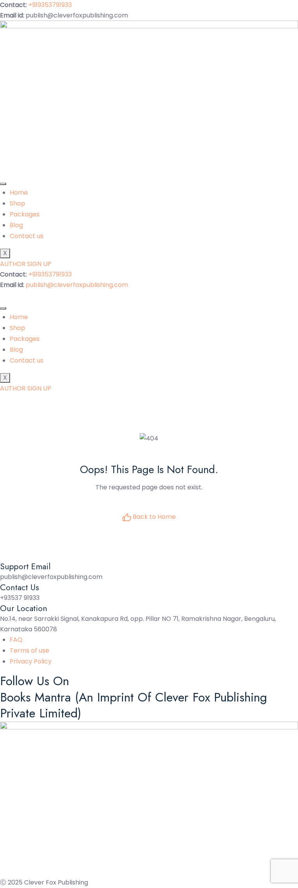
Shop (17, 203)
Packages (25, 214)
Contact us (26, 236)
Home (19, 192)
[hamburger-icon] (3, 184)
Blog (16, 225)
